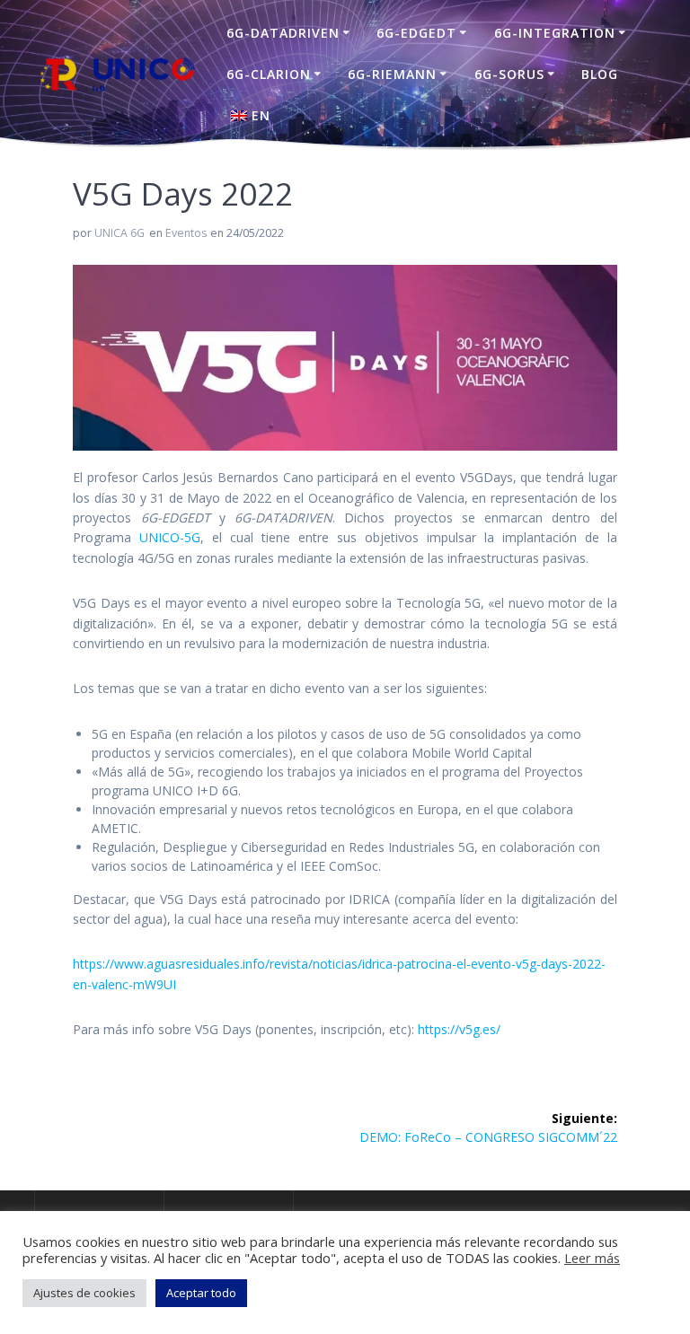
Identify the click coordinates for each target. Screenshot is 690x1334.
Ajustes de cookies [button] (84, 1293)
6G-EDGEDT (416, 32)
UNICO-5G (169, 537)
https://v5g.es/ (459, 1029)
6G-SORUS (509, 74)
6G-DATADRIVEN (283, 32)
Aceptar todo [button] (201, 1293)
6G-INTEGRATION (554, 32)
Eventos (186, 233)
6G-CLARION (268, 74)
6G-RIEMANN (392, 74)
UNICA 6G (119, 233)
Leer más (592, 1258)
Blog (599, 74)
